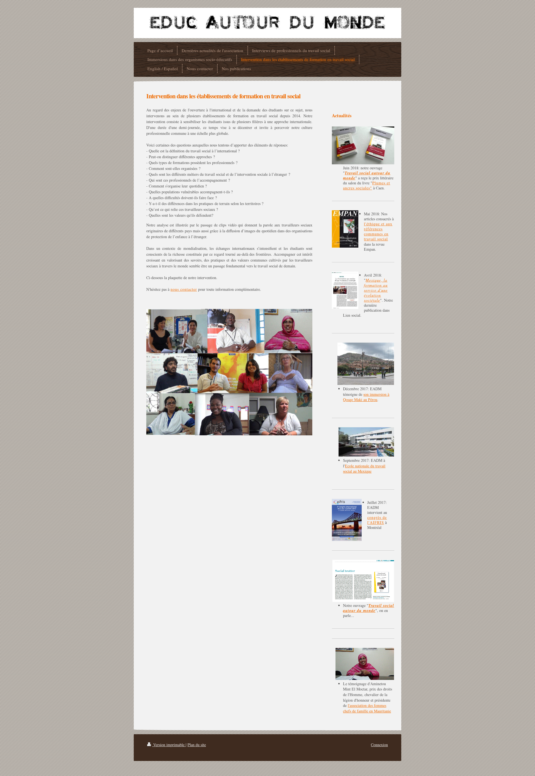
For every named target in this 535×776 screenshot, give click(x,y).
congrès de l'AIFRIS (377, 520)
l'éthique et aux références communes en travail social (378, 231)
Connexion (379, 744)
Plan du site (197, 744)
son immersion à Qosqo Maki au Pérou (366, 397)
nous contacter (184, 289)
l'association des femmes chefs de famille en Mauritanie (367, 708)
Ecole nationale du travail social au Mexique (364, 468)
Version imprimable (169, 744)
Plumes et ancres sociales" (366, 185)
